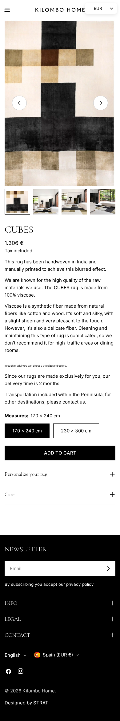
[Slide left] (19, 103)
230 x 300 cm (76, 431)
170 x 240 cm (27, 431)
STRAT (40, 703)
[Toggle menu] (7, 10)
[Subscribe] (108, 568)
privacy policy (80, 584)
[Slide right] (100, 103)
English (13, 655)
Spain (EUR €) (58, 655)
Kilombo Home (38, 691)
